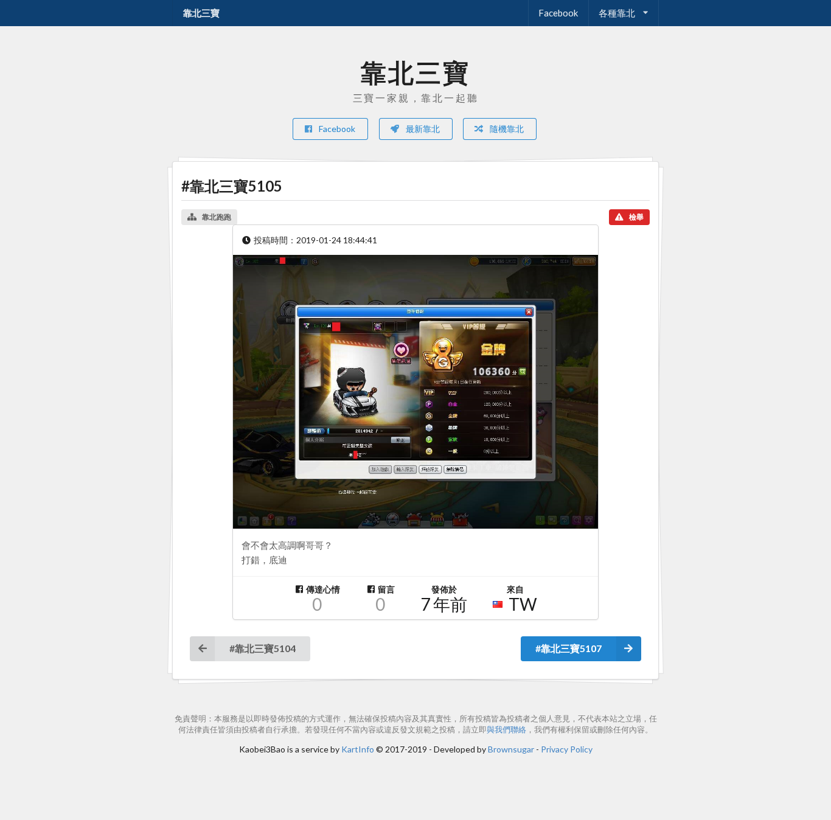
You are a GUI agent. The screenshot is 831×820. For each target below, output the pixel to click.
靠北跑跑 (216, 216)
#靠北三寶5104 (262, 648)
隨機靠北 (506, 128)
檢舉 (636, 216)
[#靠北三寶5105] (415, 392)
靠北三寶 (201, 12)
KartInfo (357, 749)
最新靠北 (422, 128)
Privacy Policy (567, 749)
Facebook (558, 12)
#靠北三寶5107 (568, 648)
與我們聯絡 (506, 729)
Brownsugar (511, 749)
